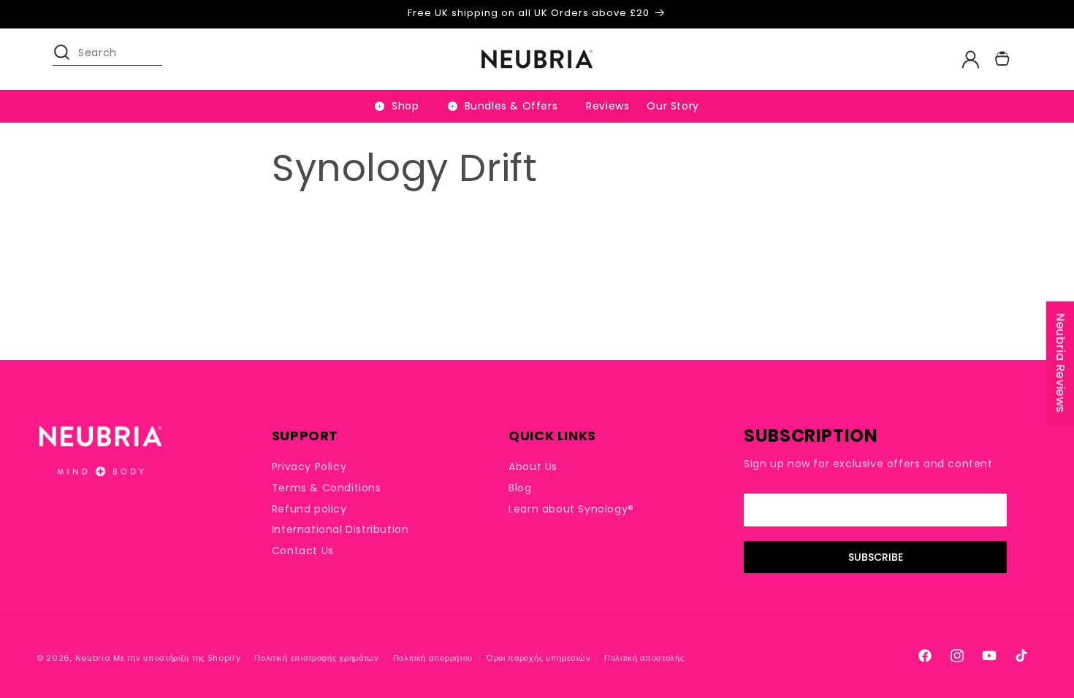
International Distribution (340, 529)
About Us (533, 467)
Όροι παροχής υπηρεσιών (538, 658)
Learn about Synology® (571, 509)
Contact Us (303, 550)
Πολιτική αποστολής (644, 658)
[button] (69, 59)
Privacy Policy (309, 467)
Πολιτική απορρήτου (433, 658)
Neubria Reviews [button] (1060, 363)
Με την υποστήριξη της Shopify (176, 658)
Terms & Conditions (326, 487)
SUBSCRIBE (875, 557)
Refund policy (309, 509)
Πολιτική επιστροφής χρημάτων (316, 658)
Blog (520, 487)
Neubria (93, 658)
